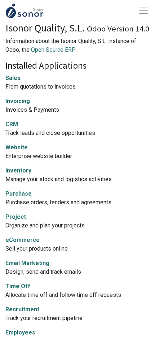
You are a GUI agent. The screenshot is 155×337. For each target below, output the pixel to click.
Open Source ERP (53, 49)
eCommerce (22, 239)
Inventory (18, 170)
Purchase (18, 193)
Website (16, 147)
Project (15, 216)
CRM (11, 124)
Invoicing (17, 101)
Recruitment (22, 309)
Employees (20, 332)
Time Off (17, 286)
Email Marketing (27, 263)
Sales (13, 77)
